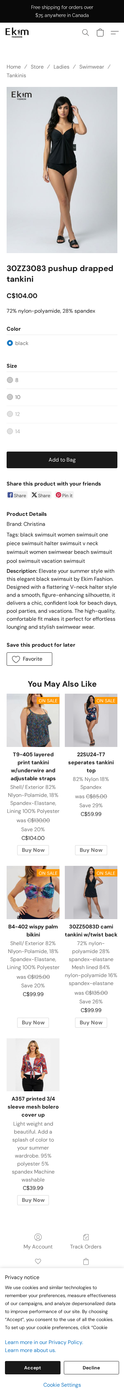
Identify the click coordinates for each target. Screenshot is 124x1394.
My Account (38, 1246)
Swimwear (91, 66)
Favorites (38, 1270)
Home (14, 66)
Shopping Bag (86, 1270)
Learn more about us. (30, 1350)
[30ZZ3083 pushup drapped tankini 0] (62, 170)
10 (18, 397)
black (21, 343)
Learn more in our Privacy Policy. (44, 1342)
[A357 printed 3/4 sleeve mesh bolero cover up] (33, 1064)
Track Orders (86, 1246)
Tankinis (16, 75)
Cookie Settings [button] (62, 1384)
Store (37, 66)
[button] (17, 33)
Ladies (61, 66)
